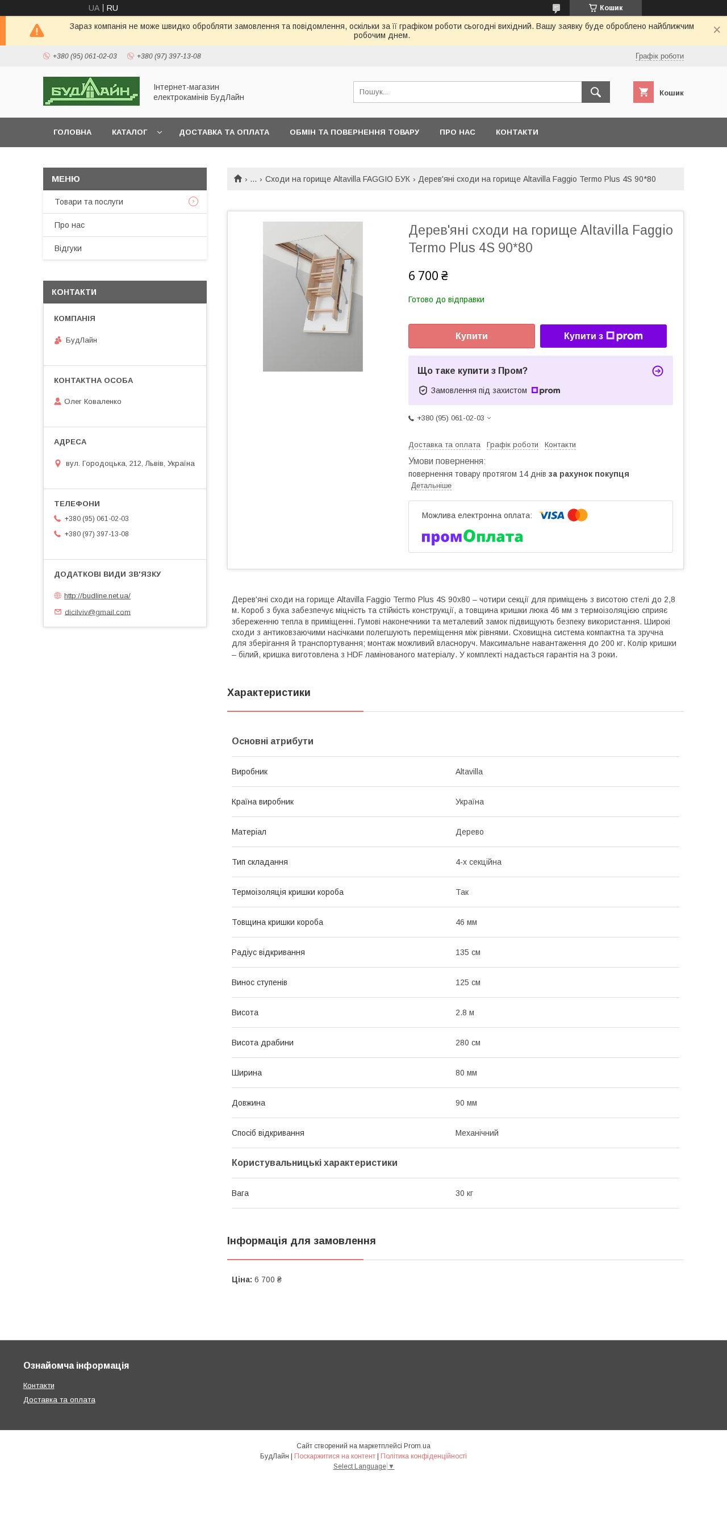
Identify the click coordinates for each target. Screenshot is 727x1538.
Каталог (129, 132)
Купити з (583, 336)
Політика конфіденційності (424, 1456)
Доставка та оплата (224, 132)
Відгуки (68, 248)
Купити (472, 336)
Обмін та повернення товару (354, 132)
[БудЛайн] (91, 102)
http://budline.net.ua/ (97, 595)
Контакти (517, 132)
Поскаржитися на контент (334, 1456)
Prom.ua (417, 1446)
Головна (72, 132)
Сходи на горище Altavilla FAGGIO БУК (337, 179)
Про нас (457, 132)
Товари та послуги (89, 201)
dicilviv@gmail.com (98, 611)
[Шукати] (596, 92)
